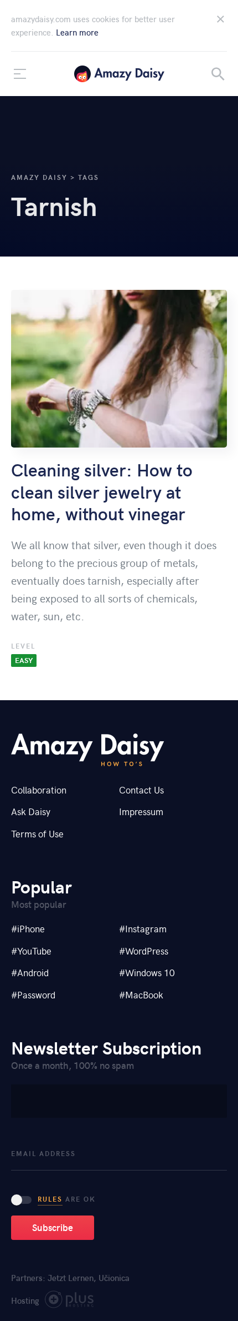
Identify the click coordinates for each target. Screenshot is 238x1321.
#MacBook (141, 994)
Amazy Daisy (119, 74)
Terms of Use (37, 833)
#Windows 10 (147, 972)
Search (218, 74)
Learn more (77, 32)
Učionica (114, 1277)
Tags (88, 177)
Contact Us (141, 789)
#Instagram (143, 928)
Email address (43, 1154)
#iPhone (28, 928)
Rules (50, 1198)
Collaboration (38, 789)
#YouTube (31, 950)
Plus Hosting (69, 1302)
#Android (30, 972)
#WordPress (143, 950)
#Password (33, 994)
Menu (20, 74)
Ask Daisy (30, 811)
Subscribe (52, 1227)
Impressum (141, 811)
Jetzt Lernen (71, 1277)
